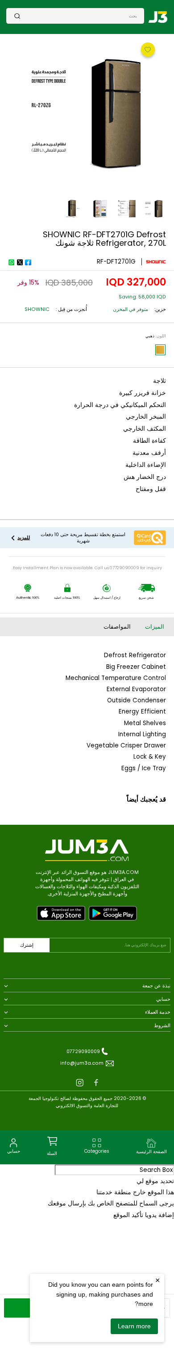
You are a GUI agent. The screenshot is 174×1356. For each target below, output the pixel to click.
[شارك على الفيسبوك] (28, 262)
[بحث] (17, 15)
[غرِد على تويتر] (20, 262)
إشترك (26, 945)
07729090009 (83, 1051)
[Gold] (160, 350)
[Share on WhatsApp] (11, 262)
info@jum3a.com (82, 1063)
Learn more (134, 1326)
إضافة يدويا (159, 1215)
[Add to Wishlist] (147, 49)
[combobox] (79, 15)
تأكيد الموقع (128, 1215)
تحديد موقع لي (155, 1181)
